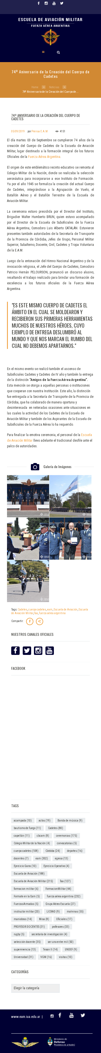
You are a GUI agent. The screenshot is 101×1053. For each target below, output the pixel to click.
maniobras (23, 919)
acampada (23, 820)
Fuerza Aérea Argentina (44, 157)
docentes (21, 858)
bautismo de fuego (27, 828)
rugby (19, 934)
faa (36, 613)
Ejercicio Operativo (56, 866)
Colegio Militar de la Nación (32, 843)
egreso (61, 858)
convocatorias (67, 843)
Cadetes (22, 609)
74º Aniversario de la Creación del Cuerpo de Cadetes (45, 117)
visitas (65, 957)
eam (49, 609)
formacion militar (26, 888)
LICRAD (53, 911)
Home (34, 87)
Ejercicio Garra (25, 866)
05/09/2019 (18, 131)
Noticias (54, 87)
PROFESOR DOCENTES (29, 926)
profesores (60, 926)
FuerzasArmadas (26, 904)
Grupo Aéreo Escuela (60, 904)
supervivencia (25, 949)
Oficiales (64, 919)
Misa (44, 919)
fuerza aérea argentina (52, 613)
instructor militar (27, 911)
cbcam (43, 835)
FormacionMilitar (58, 888)
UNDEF (71, 949)
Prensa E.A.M (39, 131)
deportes (74, 850)
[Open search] (58, 52)
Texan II (50, 949)
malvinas (75, 911)
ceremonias (66, 835)
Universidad (23, 957)
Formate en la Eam (27, 896)
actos (44, 820)
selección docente (27, 941)
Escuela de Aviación (65, 609)
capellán (22, 835)
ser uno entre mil (61, 941)
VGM (46, 957)
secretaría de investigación (49, 934)
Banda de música (70, 820)
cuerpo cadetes (37, 609)
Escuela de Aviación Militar (33, 881)
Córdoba (52, 850)
